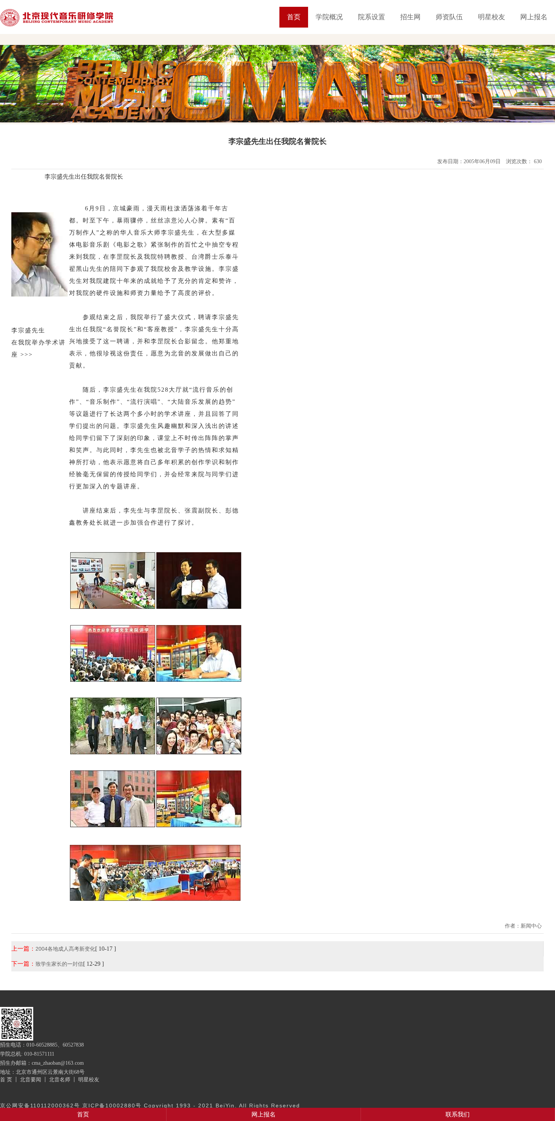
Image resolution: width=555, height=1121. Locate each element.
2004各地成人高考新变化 (65, 949)
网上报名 (533, 17)
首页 (294, 17)
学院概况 (329, 17)
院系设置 (371, 17)
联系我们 (458, 1114)
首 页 (6, 1079)
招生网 (410, 17)
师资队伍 (449, 17)
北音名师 (59, 1079)
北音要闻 (30, 1079)
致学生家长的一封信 (59, 964)
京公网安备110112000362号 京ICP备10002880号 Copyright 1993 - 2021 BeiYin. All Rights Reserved (150, 1105)
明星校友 (491, 17)
